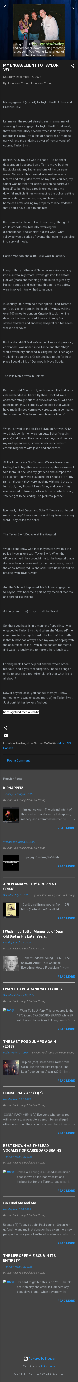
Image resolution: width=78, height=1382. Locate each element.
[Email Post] (5, 737)
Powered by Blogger (41, 1358)
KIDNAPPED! (13, 788)
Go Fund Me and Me (19, 1203)
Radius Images (48, 1366)
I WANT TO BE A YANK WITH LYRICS (32, 989)
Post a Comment (18, 760)
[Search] (72, 8)
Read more (66, 828)
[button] (72, 66)
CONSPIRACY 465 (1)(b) (23, 1093)
